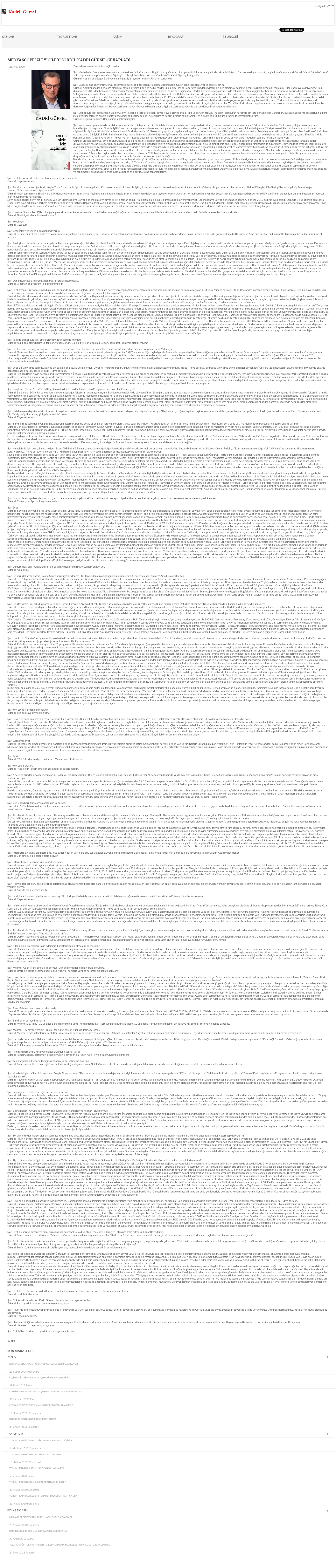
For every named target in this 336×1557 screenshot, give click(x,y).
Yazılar (8, 36)
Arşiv (117, 36)
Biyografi (176, 36)
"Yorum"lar (67, 36)
